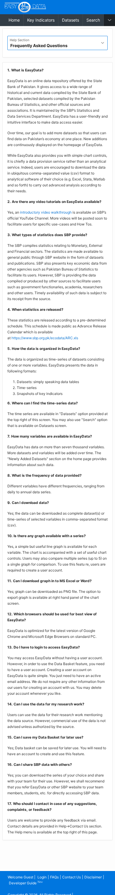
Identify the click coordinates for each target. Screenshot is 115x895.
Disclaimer (93, 877)
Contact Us (71, 877)
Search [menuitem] (93, 20)
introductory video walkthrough (46, 212)
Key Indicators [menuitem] (41, 20)
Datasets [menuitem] (70, 20)
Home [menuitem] (14, 20)
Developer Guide (26, 882)
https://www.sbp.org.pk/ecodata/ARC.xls (45, 338)
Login (42, 877)
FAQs (54, 877)
